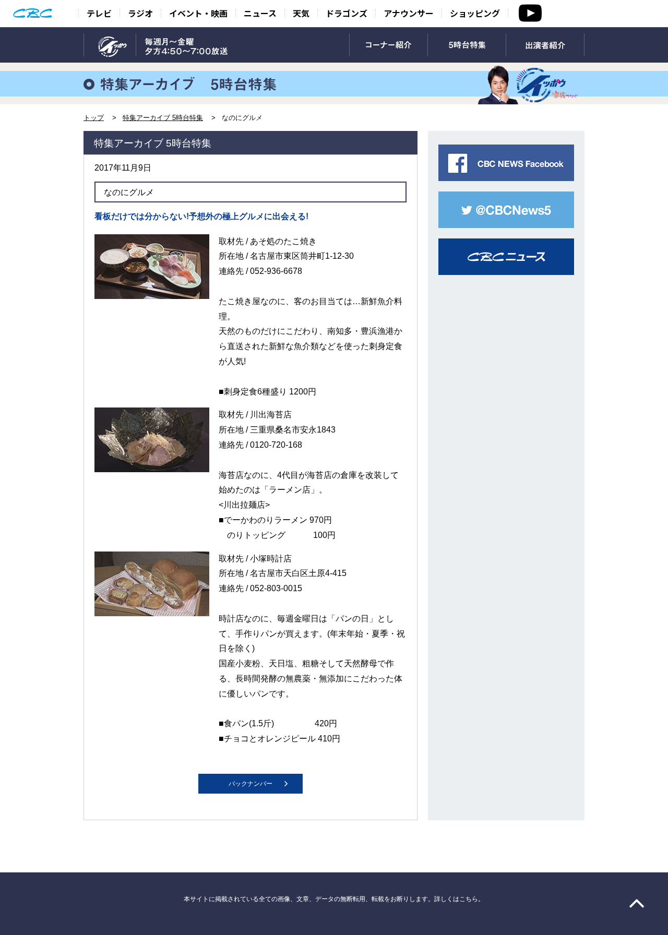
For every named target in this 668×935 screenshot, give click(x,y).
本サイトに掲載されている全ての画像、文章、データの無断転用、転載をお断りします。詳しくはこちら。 (334, 899)
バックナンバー (250, 783)
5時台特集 (467, 45)
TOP (110, 45)
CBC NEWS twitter (506, 209)
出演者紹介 (545, 45)
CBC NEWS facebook (506, 163)
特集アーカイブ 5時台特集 (163, 118)
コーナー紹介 (388, 45)
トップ (94, 118)
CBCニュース (506, 256)
